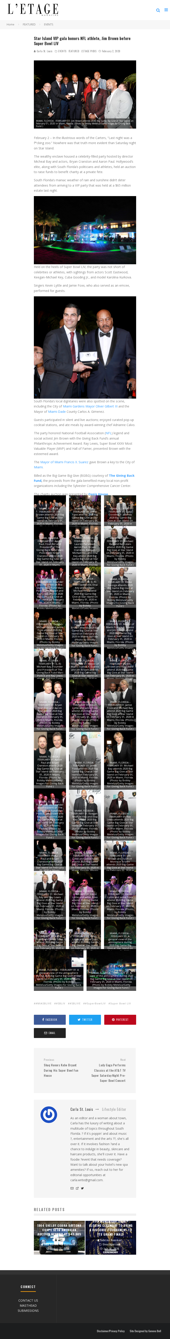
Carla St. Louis (44, 51)
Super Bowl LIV (120, 1003)
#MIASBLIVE (44, 1003)
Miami (38, 467)
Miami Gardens (74, 406)
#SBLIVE (75, 1003)
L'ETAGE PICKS (88, 51)
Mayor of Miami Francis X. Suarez (64, 462)
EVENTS (62, 51)
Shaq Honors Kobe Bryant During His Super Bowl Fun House (61, 1068)
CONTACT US (28, 1300)
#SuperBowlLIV (95, 1003)
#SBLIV (60, 1003)
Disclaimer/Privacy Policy (111, 1331)
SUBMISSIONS (28, 1310)
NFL (109, 433)
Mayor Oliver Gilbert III (101, 406)
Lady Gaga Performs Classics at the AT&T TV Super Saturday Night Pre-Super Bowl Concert (108, 1070)
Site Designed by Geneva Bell (145, 1331)
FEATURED (74, 51)
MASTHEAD (28, 1305)
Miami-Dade (57, 411)
